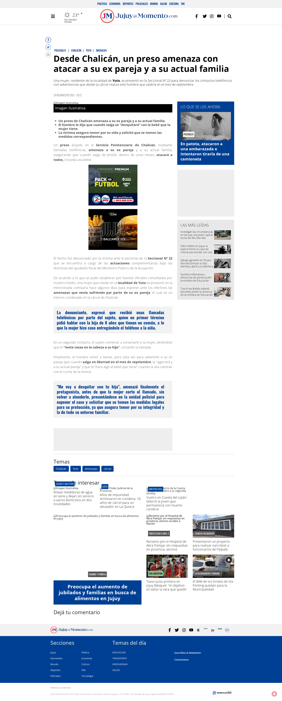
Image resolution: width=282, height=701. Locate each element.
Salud (163, 4)
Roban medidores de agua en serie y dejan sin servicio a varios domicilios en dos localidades (74, 498)
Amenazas (91, 469)
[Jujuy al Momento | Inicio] (228, 642)
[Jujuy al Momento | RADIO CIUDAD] (227, 630)
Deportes (128, 4)
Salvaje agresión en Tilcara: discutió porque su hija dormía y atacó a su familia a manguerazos (196, 264)
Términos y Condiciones (60, 687)
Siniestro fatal (155, 489)
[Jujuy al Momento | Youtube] (219, 16)
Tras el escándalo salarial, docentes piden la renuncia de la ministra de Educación (196, 292)
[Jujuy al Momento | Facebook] (198, 16)
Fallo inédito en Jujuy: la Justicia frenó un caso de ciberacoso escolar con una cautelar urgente (196, 250)
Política (102, 4)
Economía (114, 4)
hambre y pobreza (97, 574)
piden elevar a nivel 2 (159, 533)
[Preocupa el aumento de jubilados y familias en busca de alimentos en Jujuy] (97, 548)
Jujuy (53, 652)
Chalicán (61, 469)
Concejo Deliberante (204, 533)
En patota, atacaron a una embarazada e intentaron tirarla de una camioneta (204, 151)
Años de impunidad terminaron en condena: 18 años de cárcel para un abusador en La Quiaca (120, 501)
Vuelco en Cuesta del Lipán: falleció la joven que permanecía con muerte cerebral (166, 503)
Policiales (142, 4)
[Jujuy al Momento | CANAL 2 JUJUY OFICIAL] (198, 630)
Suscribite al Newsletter (187, 652)
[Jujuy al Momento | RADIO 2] (220, 630)
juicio (105, 486)
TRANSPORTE (119, 658)
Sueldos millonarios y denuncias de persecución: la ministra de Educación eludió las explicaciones (196, 279)
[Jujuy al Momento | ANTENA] (206, 630)
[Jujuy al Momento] (71, 632)
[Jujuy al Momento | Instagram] (212, 16)
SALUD (116, 670)
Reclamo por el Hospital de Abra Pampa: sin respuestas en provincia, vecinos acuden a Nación (167, 547)
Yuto (75, 469)
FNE (183, 4)
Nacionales (56, 658)
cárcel (107, 469)
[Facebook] (48, 40)
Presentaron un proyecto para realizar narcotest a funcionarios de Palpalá (211, 545)
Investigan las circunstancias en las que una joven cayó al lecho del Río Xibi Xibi (196, 235)
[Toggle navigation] (53, 16)
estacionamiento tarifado (207, 573)
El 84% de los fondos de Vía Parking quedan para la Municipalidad (213, 585)
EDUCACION (119, 652)
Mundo (154, 4)
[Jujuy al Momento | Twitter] (205, 16)
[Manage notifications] (274, 693)
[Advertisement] (112, 439)
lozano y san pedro (65, 484)
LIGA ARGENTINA (155, 573)
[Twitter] (48, 47)
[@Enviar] (48, 54)
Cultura (174, 4)
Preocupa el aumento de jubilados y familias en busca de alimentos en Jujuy (97, 592)
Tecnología (87, 675)
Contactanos (181, 659)
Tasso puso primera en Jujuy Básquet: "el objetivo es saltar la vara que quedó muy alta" (166, 587)
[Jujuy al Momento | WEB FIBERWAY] (213, 630)
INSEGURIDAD (120, 664)
